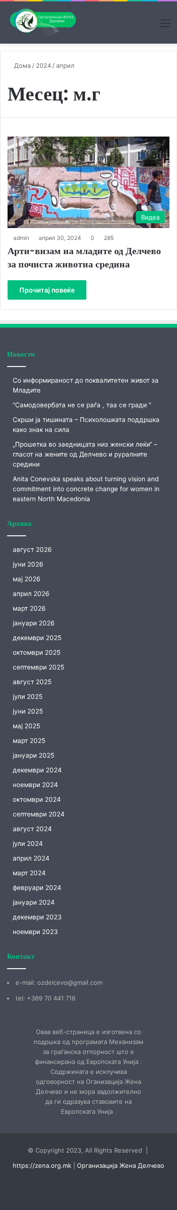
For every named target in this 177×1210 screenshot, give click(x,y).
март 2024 (29, 873)
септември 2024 (39, 814)
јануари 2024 (34, 902)
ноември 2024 (35, 784)
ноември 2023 (35, 931)
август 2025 (32, 682)
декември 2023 (37, 917)
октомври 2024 (37, 799)
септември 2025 (38, 667)
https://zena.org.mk (42, 1165)
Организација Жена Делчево (120, 1165)
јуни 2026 (28, 564)
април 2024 (31, 858)
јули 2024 (28, 843)
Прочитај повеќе (47, 290)
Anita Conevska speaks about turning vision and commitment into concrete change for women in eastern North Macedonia (86, 489)
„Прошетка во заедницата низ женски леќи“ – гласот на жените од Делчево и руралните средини (85, 454)
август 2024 (32, 829)
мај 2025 (26, 726)
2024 (43, 65)
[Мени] (165, 26)
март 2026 (29, 608)
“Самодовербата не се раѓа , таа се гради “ (82, 405)
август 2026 (32, 549)
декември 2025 (37, 638)
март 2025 (29, 740)
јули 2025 (27, 696)
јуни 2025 (28, 711)
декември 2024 (37, 770)
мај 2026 (27, 579)
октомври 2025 (36, 652)
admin (21, 237)
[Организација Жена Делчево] (42, 22)
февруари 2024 (37, 887)
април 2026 (31, 593)
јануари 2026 (34, 623)
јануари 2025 (33, 755)
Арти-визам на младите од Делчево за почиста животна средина (84, 257)
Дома (21, 65)
